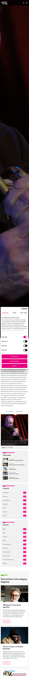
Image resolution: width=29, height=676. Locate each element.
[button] (23, 2)
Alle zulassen (14, 356)
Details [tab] (14, 312)
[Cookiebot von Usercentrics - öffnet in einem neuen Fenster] (21, 309)
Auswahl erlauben (14, 361)
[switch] (25, 341)
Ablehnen (14, 365)
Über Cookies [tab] (23, 312)
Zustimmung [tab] (5, 312)
